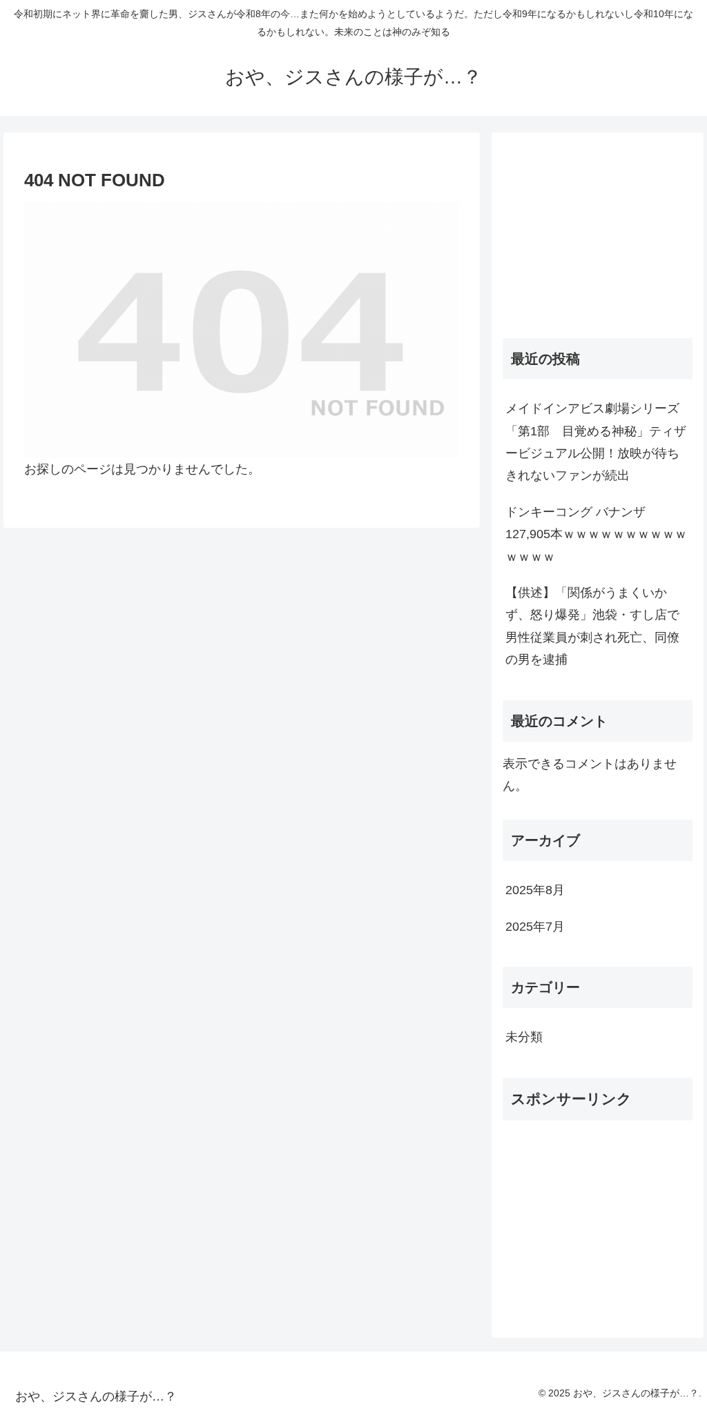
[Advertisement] (597, 230)
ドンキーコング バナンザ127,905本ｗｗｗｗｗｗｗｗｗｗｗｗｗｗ (596, 534)
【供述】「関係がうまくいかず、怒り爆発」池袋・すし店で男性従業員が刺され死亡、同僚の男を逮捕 (592, 626)
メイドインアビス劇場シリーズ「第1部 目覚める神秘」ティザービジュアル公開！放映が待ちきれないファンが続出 (595, 442)
